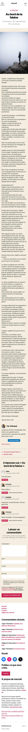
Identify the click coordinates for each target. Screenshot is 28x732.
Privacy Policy (5, 729)
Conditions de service (7, 590)
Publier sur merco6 (8, 612)
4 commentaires (15, 24)
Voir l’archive (6, 444)
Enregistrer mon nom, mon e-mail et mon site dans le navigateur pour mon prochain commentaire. (13, 582)
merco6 (14, 3)
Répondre (4, 479)
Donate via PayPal (14, 440)
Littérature (14, 10)
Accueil (4, 606)
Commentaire (6, 544)
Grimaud (9, 21)
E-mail (4, 566)
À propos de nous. (16, 707)
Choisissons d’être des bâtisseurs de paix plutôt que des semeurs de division (13, 637)
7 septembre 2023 (20, 21)
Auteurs (4, 608)
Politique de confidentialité (8, 588)
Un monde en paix (19, 649)
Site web (4, 573)
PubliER (5, 673)
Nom (3, 559)
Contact (4, 610)
